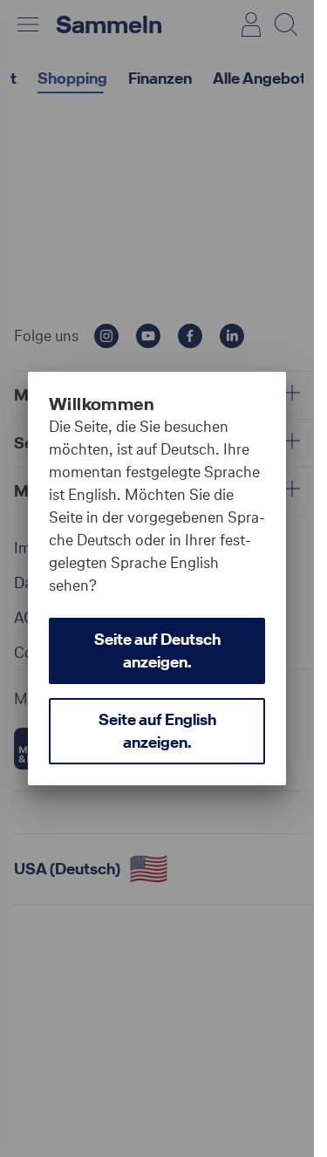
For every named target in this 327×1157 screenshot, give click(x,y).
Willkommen (101, 404)
